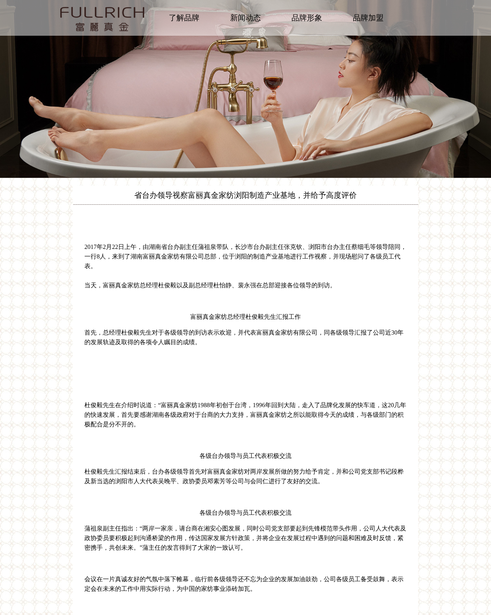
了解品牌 (184, 17)
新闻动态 (245, 17)
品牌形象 (307, 17)
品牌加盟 (368, 17)
